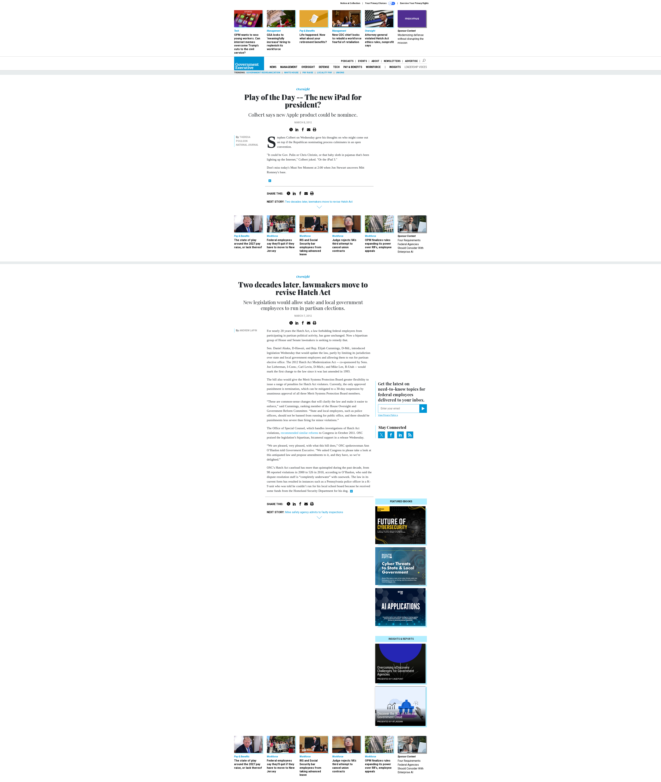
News (273, 67)
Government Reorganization (263, 72)
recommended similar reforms (299, 433)
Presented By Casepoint (390, 679)
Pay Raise (307, 72)
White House (291, 72)
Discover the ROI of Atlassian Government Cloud (397, 715)
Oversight (308, 67)
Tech (336, 67)
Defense (324, 67)
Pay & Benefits (352, 67)
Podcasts (347, 61)
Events (362, 61)
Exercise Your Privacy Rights (414, 3)
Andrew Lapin (248, 330)
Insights (395, 67)
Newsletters (392, 61)
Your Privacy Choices (376, 3)
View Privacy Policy (387, 415)
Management (288, 67)
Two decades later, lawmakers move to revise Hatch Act (319, 201)
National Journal (247, 144)
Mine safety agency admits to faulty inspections (314, 512)
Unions (340, 72)
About (375, 61)
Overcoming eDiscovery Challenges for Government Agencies (395, 670)
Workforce (373, 67)
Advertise (411, 61)
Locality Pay (324, 72)
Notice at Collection (350, 3)
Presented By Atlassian (390, 721)
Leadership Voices (416, 67)
